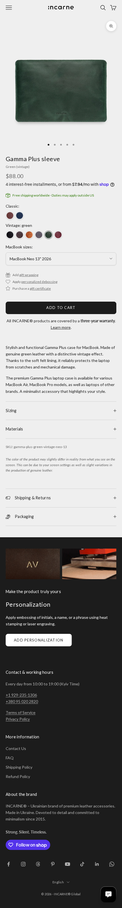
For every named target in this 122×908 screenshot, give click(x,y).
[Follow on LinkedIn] (97, 864)
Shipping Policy (19, 767)
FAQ (10, 757)
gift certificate (40, 288)
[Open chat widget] (108, 894)
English (58, 882)
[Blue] (19, 215)
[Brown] (10, 215)
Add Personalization (39, 640)
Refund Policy (18, 776)
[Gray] (39, 235)
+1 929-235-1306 (21, 694)
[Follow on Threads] (38, 864)
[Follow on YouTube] (67, 864)
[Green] (48, 235)
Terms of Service (20, 712)
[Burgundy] (58, 235)
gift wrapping (28, 275)
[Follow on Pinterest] (53, 864)
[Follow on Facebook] (8, 864)
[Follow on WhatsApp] (112, 864)
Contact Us (16, 748)
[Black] (10, 235)
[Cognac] (29, 235)
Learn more (61, 327)
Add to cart (60, 307)
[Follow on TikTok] (82, 864)
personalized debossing (39, 282)
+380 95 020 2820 (22, 701)
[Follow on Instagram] (23, 864)
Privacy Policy (18, 719)
